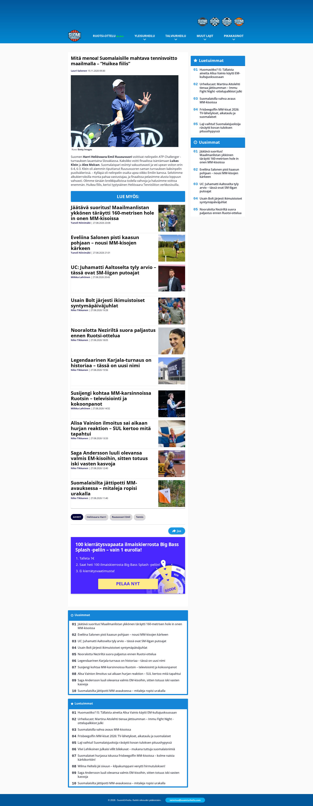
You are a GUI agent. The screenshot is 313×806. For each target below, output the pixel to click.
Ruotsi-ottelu (108, 36)
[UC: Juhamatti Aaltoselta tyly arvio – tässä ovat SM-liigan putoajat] (172, 278)
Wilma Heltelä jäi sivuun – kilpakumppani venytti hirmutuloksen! (121, 766)
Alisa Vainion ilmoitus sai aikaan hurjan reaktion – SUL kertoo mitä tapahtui (111, 428)
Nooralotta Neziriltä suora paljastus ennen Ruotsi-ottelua (113, 333)
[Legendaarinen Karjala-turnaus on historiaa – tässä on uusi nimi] (172, 370)
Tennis (139, 517)
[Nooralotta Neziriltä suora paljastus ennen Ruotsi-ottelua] (172, 341)
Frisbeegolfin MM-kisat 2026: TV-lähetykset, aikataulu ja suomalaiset (124, 736)
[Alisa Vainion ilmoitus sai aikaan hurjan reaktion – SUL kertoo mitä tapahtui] (172, 433)
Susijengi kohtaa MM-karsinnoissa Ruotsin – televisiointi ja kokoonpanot (111, 398)
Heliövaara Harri (96, 517)
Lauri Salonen (79, 70)
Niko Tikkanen (79, 310)
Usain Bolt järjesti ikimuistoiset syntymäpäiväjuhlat (108, 303)
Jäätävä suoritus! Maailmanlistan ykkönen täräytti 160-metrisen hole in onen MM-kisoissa (112, 212)
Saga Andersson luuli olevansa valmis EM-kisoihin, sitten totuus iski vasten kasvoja (109, 458)
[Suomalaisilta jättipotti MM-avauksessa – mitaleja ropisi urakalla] (172, 493)
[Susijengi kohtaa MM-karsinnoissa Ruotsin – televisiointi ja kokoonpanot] (172, 403)
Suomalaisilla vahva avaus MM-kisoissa (104, 730)
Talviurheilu (175, 36)
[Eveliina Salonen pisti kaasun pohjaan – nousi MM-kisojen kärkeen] (172, 248)
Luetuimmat (84, 703)
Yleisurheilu (145, 36)
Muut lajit (205, 36)
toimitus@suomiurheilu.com (185, 800)
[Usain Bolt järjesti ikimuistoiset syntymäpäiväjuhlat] (172, 311)
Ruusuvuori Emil (121, 517)
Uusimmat (82, 615)
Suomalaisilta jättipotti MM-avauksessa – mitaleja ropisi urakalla (104, 488)
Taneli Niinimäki (81, 222)
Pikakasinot (233, 36)
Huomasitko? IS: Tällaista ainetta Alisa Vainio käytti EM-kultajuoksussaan (127, 712)
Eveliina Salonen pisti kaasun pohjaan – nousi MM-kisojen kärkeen (105, 242)
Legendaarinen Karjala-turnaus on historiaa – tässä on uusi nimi (111, 363)
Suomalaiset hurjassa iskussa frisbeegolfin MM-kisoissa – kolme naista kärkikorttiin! (126, 758)
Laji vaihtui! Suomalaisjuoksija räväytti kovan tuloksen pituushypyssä (125, 743)
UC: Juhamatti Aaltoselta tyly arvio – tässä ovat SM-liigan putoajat (113, 270)
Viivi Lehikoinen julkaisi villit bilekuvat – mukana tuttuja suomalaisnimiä (126, 749)
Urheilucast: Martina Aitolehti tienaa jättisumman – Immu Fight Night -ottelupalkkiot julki (126, 721)
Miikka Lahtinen (80, 277)
